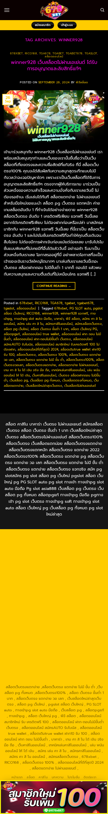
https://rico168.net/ (47, 594)
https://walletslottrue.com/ (73, 669)
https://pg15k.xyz (55, 553)
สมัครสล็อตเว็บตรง (88, 323)
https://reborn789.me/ (49, 611)
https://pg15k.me (23, 553)
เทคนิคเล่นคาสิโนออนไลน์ (68, 370)
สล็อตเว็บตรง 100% (52, 354)
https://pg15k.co (85, 553)
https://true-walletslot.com (77, 623)
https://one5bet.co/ (73, 600)
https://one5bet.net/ (36, 600)
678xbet (16, 53)
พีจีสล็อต (82, 82)
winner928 (50, 313)
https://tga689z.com (37, 536)
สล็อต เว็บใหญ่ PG (84, 329)
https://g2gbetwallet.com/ (79, 640)
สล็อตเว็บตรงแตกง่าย (41, 365)
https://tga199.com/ (21, 606)
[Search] (102, 10)
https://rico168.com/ (83, 594)
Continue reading (54, 286)
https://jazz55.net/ (86, 611)
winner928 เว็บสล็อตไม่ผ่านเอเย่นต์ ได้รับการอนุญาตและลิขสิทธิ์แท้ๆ (54, 65)
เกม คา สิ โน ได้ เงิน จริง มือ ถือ (26, 370)
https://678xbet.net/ (26, 588)
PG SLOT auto (80, 308)
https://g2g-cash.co (46, 548)
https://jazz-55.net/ (46, 635)
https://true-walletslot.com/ (30, 681)
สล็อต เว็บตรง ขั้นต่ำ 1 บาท (50, 329)
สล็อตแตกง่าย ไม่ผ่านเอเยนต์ (78, 365)
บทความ (58, 777)
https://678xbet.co (61, 588)
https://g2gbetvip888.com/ (30, 640)
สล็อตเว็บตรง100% (80, 359)
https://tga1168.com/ (52, 571)
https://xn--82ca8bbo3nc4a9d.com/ (48, 649)
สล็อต (31, 777)
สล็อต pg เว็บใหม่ (16, 329)
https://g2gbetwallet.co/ (77, 652)
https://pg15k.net (35, 559)
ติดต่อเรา (90, 777)
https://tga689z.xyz (24, 542)
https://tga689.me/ (71, 658)
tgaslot (91, 53)
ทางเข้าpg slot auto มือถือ (33, 318)
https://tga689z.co (72, 536)
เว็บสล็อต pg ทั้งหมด (45, 380)
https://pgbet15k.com (70, 559)
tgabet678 (74, 53)
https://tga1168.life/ (72, 582)
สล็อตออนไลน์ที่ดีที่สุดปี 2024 (38, 349)
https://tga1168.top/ (36, 582)
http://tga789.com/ (36, 576)
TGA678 (44, 53)
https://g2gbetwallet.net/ (44, 646)
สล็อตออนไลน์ (54, 56)
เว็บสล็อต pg (19, 380)
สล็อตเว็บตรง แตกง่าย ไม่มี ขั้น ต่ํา (40, 359)
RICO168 (31, 53)
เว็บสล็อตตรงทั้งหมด (77, 380)
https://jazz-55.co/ (59, 629)
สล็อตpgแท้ (12, 334)
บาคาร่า (59, 318)
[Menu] (7, 10)
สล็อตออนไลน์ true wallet (40, 334)
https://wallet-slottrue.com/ (30, 675)
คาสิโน (43, 777)
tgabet (58, 53)
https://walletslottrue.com (31, 617)
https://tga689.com (36, 658)
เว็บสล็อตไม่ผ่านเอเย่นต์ (80, 385)
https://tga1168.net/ (71, 576)
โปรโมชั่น (74, 777)
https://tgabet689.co (30, 669)
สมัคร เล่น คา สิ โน (30, 323)
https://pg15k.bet (80, 548)
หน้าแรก (17, 777)
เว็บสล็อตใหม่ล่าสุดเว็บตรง (44, 385)
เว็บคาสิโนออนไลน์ (44, 375)
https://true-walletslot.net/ (79, 675)
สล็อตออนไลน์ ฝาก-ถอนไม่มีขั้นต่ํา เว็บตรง (42, 339)
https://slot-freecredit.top (30, 623)
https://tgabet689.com (33, 664)
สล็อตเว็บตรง (26, 354)
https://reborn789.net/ (60, 606)
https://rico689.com (60, 542)
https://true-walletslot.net (77, 617)
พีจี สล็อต (73, 318)
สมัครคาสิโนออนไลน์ (59, 323)
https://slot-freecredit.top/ (78, 681)
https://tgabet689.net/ (75, 664)
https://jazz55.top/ (26, 629)
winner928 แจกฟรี (74, 313)
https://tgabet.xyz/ (87, 571)
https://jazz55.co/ (79, 635)
